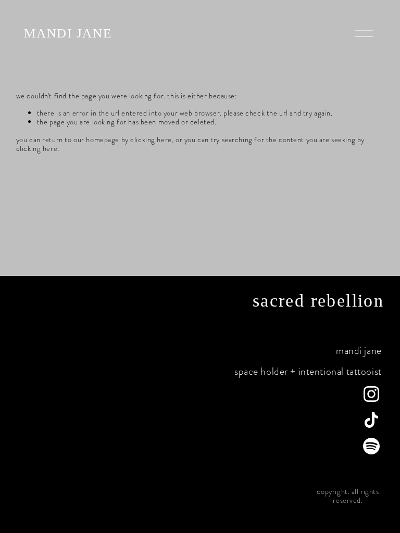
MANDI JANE (68, 33)
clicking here (151, 139)
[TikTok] (371, 420)
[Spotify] (371, 446)
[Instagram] (371, 394)
